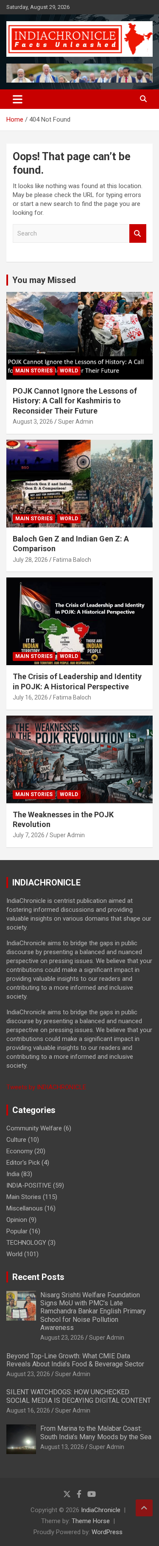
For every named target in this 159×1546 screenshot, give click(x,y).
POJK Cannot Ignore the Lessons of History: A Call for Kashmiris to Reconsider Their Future (75, 400)
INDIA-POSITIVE (28, 1185)
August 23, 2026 (62, 1337)
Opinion (16, 1220)
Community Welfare (34, 1128)
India (13, 1174)
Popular (17, 1231)
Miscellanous (24, 1208)
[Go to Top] (144, 1507)
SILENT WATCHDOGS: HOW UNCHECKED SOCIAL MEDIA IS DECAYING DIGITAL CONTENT (78, 1396)
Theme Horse (91, 1521)
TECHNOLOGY (26, 1242)
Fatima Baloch (72, 559)
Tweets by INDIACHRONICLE (46, 1087)
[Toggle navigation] (17, 99)
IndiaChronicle (100, 1510)
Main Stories (34, 371)
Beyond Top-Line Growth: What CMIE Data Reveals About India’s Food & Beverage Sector (75, 1360)
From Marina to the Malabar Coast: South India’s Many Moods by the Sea (95, 1432)
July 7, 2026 (29, 835)
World (69, 371)
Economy (19, 1151)
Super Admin (75, 421)
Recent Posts (38, 1277)
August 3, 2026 (33, 421)
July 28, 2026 (30, 559)
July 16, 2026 (30, 697)
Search (137, 233)
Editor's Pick (23, 1162)
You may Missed (44, 280)
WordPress (107, 1532)
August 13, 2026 (62, 1446)
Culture (16, 1140)
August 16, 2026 (28, 1410)
